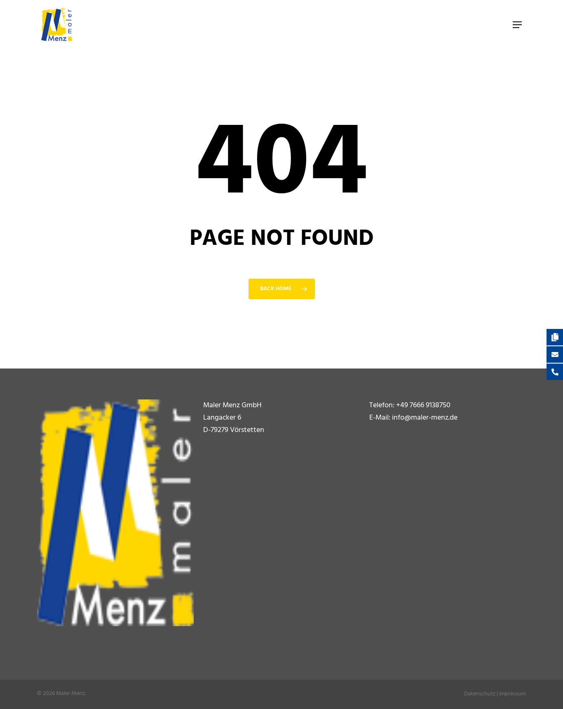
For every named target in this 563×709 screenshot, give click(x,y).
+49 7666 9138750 (423, 405)
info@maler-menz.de (424, 418)
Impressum (512, 694)
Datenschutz (479, 694)
